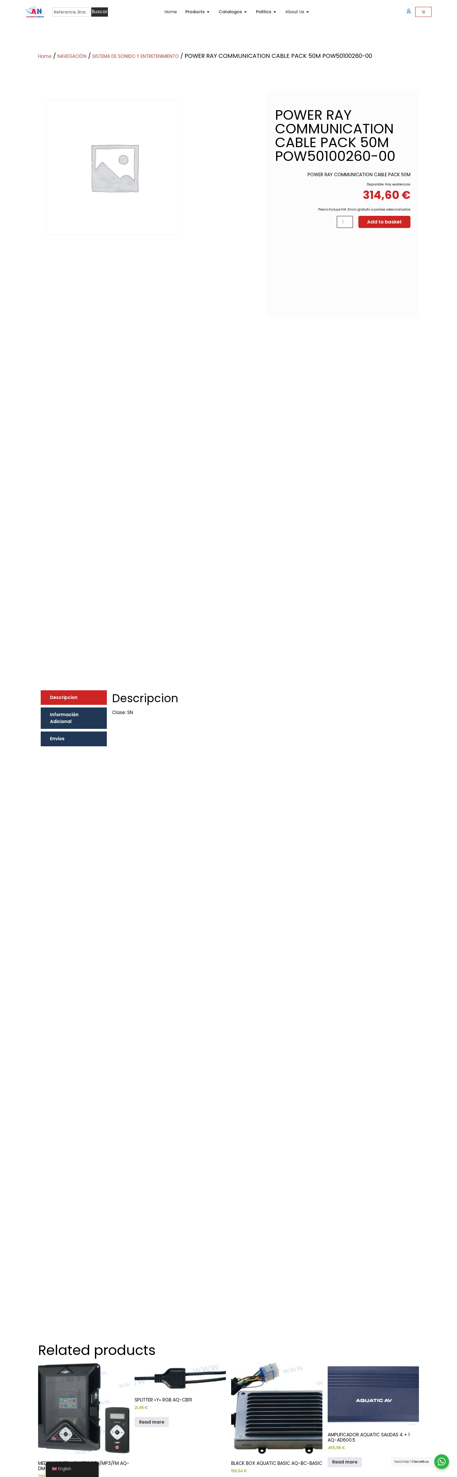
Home (45, 56)
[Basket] (423, 12)
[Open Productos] (208, 12)
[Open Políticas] (275, 12)
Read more (151, 1422)
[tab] (74, 697)
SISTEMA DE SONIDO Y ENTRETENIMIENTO (135, 56)
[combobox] (71, 12)
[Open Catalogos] (245, 12)
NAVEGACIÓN (71, 56)
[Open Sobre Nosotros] (307, 12)
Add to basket (384, 221)
